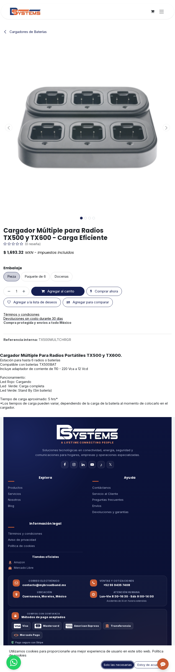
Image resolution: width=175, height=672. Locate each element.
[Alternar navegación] (161, 11)
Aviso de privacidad (22, 539)
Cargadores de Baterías (28, 32)
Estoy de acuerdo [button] (150, 665)
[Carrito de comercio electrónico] (152, 11)
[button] (9, 127)
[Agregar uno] (24, 291)
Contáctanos (101, 487)
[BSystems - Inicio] (87, 432)
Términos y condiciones (25, 533)
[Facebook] (64, 464)
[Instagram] (73, 464)
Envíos (96, 506)
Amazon (19, 562)
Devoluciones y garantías (110, 512)
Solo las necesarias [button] (118, 665)
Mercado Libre (23, 567)
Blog (11, 506)
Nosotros (14, 499)
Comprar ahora (106, 291)
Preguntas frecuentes (108, 499)
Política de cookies (21, 546)
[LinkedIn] (83, 464)
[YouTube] (92, 464)
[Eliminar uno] (8, 291)
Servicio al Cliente (105, 494)
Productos (15, 487)
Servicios (14, 494)
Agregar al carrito (60, 291)
